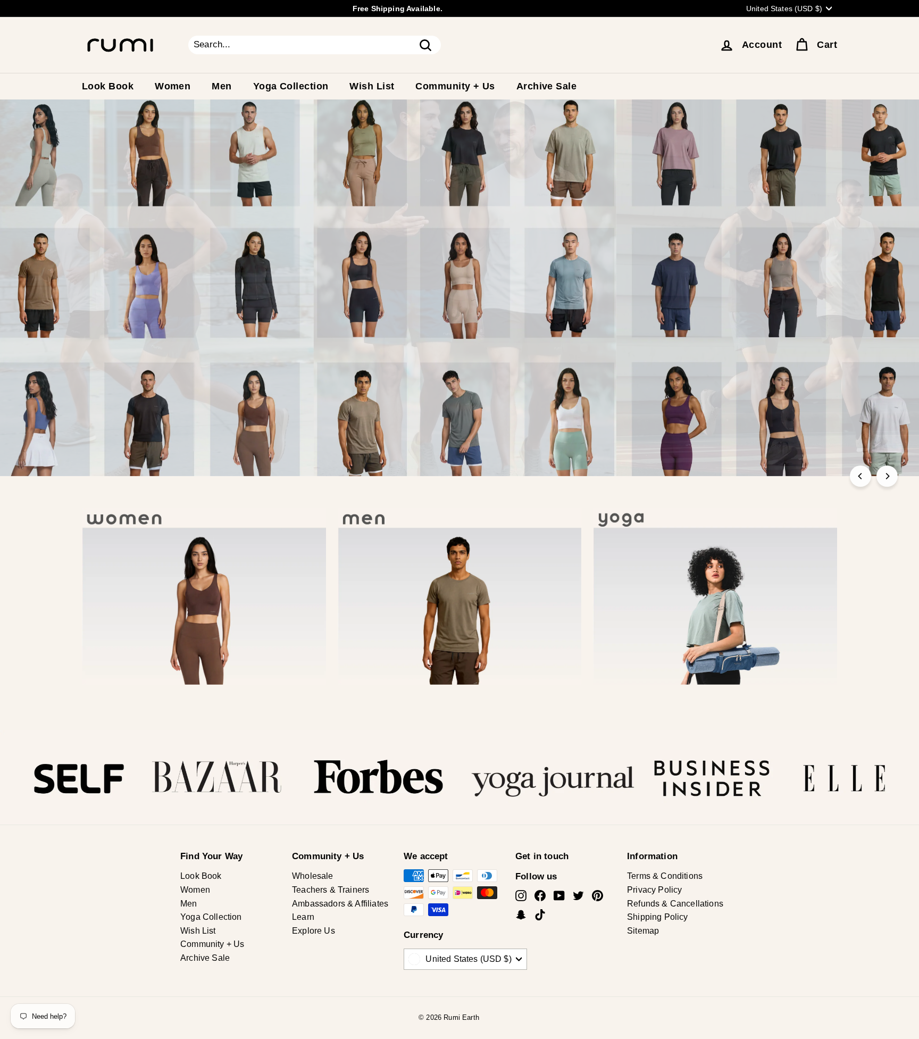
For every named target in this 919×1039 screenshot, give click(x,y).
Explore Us (313, 930)
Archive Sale (546, 86)
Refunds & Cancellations (675, 903)
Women (172, 86)
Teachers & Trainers (330, 889)
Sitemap (643, 930)
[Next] (887, 476)
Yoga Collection (291, 86)
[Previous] (860, 476)
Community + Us (455, 86)
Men (221, 86)
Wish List (371, 86)
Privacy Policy (654, 889)
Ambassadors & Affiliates (340, 903)
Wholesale (312, 875)
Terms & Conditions (665, 875)
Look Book (107, 86)
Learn (303, 916)
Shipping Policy (657, 916)
